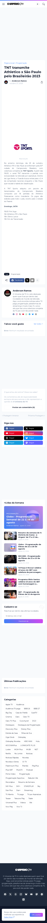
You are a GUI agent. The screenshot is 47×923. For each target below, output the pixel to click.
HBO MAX (28, 741)
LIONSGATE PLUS (27, 745)
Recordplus (10, 782)
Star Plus (9, 790)
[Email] (32, 280)
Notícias (29, 754)
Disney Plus (25, 729)
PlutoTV (19, 770)
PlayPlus (35, 766)
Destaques (10, 725)
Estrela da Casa (12, 733)
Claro (17, 717)
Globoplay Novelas (13, 741)
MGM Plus (18, 749)
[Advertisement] (23, 33)
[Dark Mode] (38, 4)
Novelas (25, 758)
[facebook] (13, 314)
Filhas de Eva (26, 733)
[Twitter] (27, 280)
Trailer (30, 798)
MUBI (28, 749)
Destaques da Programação (29, 725)
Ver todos (37, 324)
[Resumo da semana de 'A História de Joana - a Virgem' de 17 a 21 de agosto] (10, 536)
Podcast (29, 770)
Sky (38, 786)
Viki (30, 803)
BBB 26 (27, 709)
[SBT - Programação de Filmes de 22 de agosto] (10, 594)
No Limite (18, 754)
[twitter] (20, 314)
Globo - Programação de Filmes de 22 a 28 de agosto (29, 546)
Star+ (18, 790)
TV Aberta (9, 794)
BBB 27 (37, 709)
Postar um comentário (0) (23, 407)
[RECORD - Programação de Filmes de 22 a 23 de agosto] (10, 559)
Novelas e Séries (12, 762)
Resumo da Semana (26, 782)
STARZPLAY (29, 786)
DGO (34, 721)
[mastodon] (37, 894)
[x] (10, 894)
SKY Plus (9, 786)
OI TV (24, 762)
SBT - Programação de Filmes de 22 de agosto (29, 593)
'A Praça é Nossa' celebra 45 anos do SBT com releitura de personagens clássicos (30, 570)
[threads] (36, 314)
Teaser (8, 798)
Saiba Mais (8, 917)
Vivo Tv (19, 807)
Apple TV (9, 705)
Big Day (9, 713)
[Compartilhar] (41, 82)
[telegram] (29, 314)
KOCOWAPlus (11, 745)
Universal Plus (11, 803)
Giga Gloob (10, 737)
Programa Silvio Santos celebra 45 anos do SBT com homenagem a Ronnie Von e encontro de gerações (30, 581)
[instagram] (17, 314)
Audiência (20, 705)
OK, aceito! (36, 915)
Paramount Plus (12, 766)
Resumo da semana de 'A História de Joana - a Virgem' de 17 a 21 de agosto (30, 535)
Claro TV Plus (11, 721)
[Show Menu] (3, 4)
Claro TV (26, 717)
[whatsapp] (26, 314)
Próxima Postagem (36, 416)
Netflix (8, 754)
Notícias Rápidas (12, 758)
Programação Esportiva (15, 778)
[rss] (23, 899)
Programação (21, 63)
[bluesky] (33, 314)
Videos (23, 803)
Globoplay (22, 737)
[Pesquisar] (43, 4)
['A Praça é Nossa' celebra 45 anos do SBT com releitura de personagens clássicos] (10, 571)
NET (36, 749)
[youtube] (23, 314)
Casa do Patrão (22, 713)
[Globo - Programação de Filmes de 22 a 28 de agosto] (10, 547)
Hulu (38, 741)
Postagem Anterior (11, 416)
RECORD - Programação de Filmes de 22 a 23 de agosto (29, 558)
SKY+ (18, 786)
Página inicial (9, 63)
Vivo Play (9, 807)
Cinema (9, 717)
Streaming (28, 790)
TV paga (20, 794)
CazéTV (34, 713)
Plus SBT (9, 770)
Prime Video (11, 774)
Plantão (25, 766)
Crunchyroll (24, 721)
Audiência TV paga (13, 709)
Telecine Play (19, 798)
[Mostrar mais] (37, 280)
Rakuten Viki (33, 778)
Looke (8, 749)
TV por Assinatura (34, 794)
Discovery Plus (11, 729)
